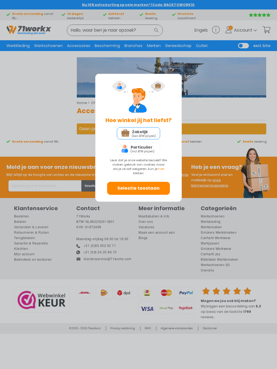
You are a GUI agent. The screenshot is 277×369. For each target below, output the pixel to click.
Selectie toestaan (138, 188)
